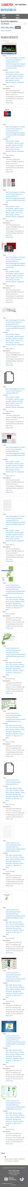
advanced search (6, 30)
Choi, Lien (9, 599)
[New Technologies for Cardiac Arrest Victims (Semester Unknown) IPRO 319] (8, 385)
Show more (9, 103)
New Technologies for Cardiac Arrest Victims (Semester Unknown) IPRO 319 (15, 391)
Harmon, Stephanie (17, 82)
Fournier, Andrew (18, 599)
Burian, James (17, 597)
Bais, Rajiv (9, 597)
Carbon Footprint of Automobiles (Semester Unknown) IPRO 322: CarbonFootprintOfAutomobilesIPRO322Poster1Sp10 (15, 717)
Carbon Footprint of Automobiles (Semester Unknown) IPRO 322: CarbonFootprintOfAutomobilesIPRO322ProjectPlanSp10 (15, 589)
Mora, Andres (10, 601)
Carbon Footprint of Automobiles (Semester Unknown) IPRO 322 (13, 782)
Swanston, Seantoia (12, 605)
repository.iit (8, 10)
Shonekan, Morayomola (13, 603)
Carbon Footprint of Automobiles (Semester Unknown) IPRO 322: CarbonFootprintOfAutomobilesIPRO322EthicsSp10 (15, 847)
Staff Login (14, 1185)
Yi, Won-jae (15, 608)
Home (3, 15)
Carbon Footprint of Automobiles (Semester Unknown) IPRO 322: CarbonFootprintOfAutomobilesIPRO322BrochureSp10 (15, 1105)
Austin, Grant (15, 78)
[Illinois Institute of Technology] (14, 1168)
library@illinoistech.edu (7, 1183)
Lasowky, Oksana (11, 76)
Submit (4, 18)
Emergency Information (19, 1183)
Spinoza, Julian (19, 74)
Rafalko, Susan (19, 601)
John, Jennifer (10, 72)
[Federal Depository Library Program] (22, 1180)
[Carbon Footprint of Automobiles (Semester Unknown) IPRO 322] (8, 776)
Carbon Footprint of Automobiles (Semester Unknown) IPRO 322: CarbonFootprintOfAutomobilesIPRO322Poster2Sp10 (15, 977)
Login (17, 15)
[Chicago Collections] (10, 1180)
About (18, 18)
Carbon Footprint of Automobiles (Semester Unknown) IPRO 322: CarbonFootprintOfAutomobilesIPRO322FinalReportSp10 (15, 914)
